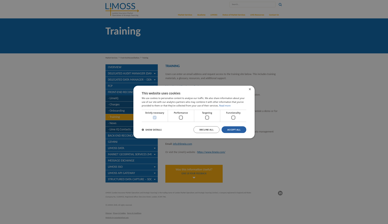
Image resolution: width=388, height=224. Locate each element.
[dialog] (194, 112)
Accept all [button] (234, 129)
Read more (225, 105)
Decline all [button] (206, 129)
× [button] (250, 89)
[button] (152, 129)
